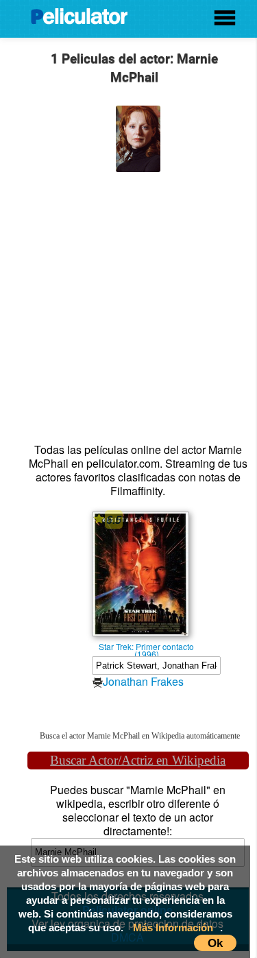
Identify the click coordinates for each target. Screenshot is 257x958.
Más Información (173, 927)
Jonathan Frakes (143, 681)
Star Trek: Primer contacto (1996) (146, 646)
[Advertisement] (128, 300)
